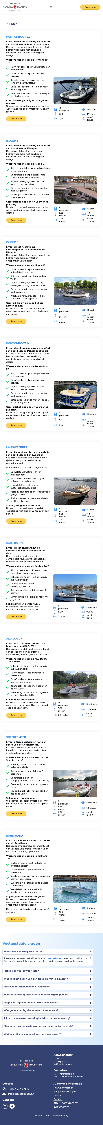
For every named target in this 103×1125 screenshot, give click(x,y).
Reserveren (16, 118)
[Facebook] (12, 1106)
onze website (53, 958)
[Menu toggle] (51, 7)
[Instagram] (5, 1106)
